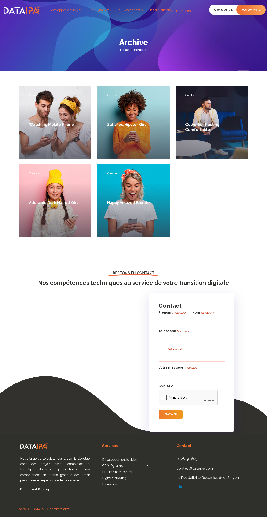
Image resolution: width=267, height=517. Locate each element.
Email (170, 349)
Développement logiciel (66, 10)
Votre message (178, 367)
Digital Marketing (160, 10)
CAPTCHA (166, 386)
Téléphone (174, 331)
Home (124, 49)
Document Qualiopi (35, 489)
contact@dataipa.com (195, 468)
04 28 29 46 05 (225, 10)
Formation (183, 11)
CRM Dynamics (98, 10)
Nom (203, 312)
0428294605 (187, 459)
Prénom (172, 312)
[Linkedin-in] (181, 487)
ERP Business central (129, 10)
